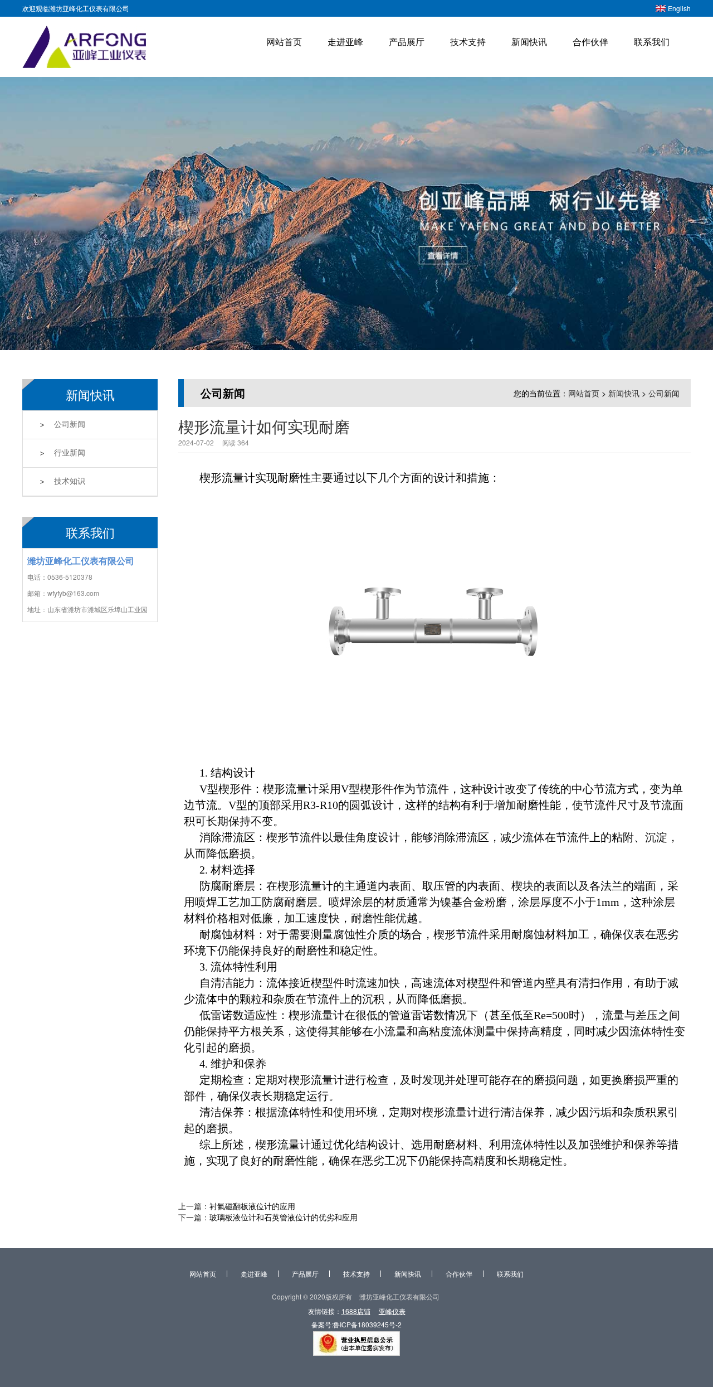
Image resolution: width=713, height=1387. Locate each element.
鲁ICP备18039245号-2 (367, 1324)
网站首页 (284, 41)
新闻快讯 (529, 41)
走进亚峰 (345, 41)
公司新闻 (69, 424)
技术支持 (468, 41)
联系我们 (652, 41)
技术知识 (69, 481)
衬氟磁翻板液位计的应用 (252, 1205)
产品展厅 (406, 41)
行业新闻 (69, 453)
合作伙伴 (590, 41)
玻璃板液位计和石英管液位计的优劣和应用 (283, 1217)
